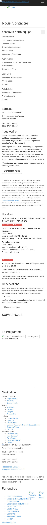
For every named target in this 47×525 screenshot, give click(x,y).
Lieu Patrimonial (12, 418)
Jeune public (11, 414)
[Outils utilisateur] (43, 32)
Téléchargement (32, 336)
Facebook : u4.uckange (11, 466)
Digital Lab (10, 420)
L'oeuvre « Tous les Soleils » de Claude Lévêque (23, 425)
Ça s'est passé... (12, 403)
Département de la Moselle (17, 503)
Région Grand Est (14, 506)
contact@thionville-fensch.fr (11, 200)
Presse (9, 442)
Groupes (10, 412)
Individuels (10, 407)
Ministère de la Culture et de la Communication (19, 499)
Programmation (12, 398)
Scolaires (10, 409)
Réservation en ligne (12, 307)
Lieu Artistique (12, 423)
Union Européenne (14, 496)
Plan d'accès (11, 438)
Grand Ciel (11, 513)
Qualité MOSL (12, 508)
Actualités (10, 401)
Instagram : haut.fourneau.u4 (13, 469)
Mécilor (10, 518)
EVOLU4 (10, 429)
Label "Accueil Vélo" (14, 440)
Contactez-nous (12, 170)
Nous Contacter (12, 436)
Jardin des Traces (13, 427)
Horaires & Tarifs (12, 434)
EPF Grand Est (13, 511)
